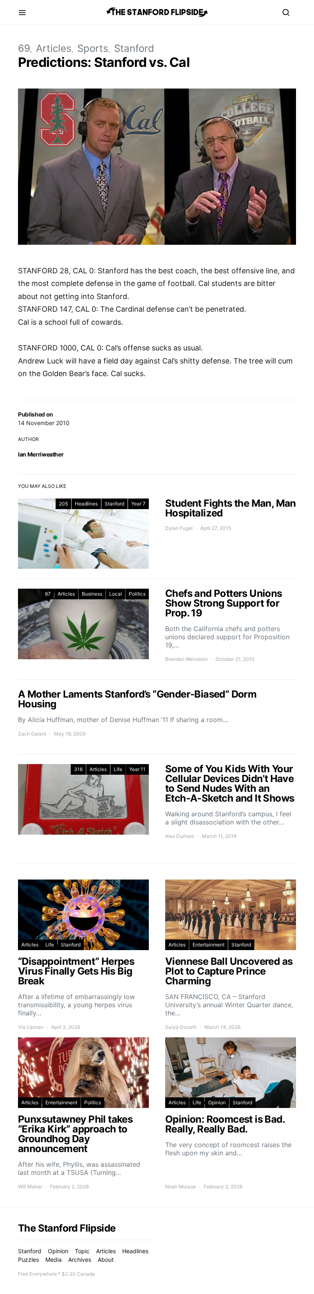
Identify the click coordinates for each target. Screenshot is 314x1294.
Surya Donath (181, 1027)
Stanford (134, 48)
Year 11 (137, 769)
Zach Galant (32, 734)
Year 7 (138, 504)
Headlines (86, 504)
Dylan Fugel (179, 528)
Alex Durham (179, 836)
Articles (54, 48)
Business (92, 594)
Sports (92, 48)
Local (115, 594)
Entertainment (208, 945)
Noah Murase (180, 1186)
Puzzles (28, 1259)
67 (48, 594)
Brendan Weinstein (186, 659)
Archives (79, 1259)
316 (78, 769)
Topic (82, 1250)
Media (53, 1259)
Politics (137, 594)
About (106, 1259)
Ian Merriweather (40, 454)
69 (24, 48)
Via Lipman (30, 1027)
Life (118, 769)
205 (63, 504)
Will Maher (30, 1186)
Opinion (217, 1102)
